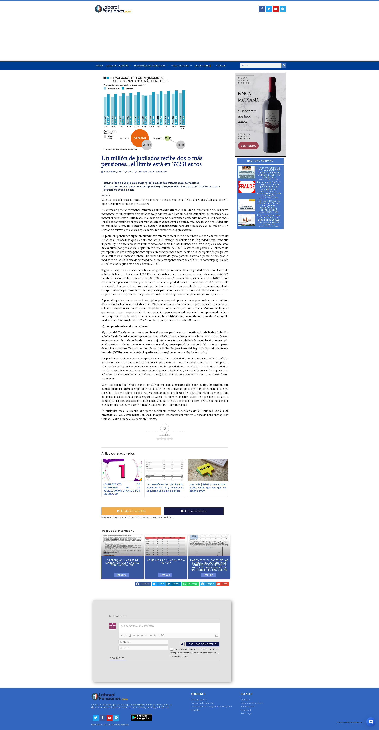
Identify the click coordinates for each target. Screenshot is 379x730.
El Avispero (202, 65)
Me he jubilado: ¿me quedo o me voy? (166, 561)
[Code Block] (150, 635)
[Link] (155, 635)
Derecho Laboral (117, 65)
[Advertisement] (189, 39)
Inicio (99, 65)
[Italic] (126, 635)
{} (159, 635)
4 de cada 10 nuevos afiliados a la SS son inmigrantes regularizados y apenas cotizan (268, 205)
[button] (143, 584)
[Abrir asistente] (370, 721)
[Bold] (121, 635)
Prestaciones (180, 65)
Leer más (121, 575)
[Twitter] (269, 9)
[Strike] (134, 635)
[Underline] (130, 635)
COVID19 (221, 65)
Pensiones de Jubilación (150, 65)
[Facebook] (262, 9)
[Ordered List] (138, 635)
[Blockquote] (146, 635)
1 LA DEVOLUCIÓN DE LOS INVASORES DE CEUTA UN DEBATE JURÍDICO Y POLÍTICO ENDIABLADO (268, 172)
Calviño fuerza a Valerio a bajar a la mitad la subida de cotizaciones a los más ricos (151, 183)
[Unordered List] (142, 635)
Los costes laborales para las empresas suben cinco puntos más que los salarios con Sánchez (268, 220)
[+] (162, 635)
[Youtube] (276, 9)
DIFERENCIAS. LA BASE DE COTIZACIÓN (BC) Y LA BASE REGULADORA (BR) (122, 563)
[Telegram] (283, 9)
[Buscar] (283, 65)
